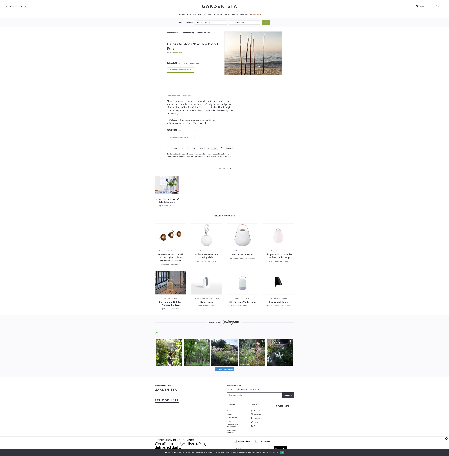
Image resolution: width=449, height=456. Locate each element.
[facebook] (18, 6)
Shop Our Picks (231, 14)
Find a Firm (218, 14)
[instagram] (14, 6)
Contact (230, 414)
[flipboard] (6, 6)
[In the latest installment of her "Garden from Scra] (224, 352)
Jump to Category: (186, 22)
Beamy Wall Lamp (278, 302)
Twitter (256, 422)
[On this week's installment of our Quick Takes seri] (252, 352)
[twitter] (21, 6)
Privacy (229, 421)
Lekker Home (178, 52)
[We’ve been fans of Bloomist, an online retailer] (169, 352)
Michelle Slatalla (167, 206)
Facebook (257, 418)
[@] (161, 334)
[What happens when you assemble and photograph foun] (197, 352)
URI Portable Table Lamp (242, 302)
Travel (209, 14)
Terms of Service (232, 417)
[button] (419, 6)
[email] (25, 6)
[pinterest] (10, 6)
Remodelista (255, 14)
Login (438, 6)
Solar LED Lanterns (242, 254)
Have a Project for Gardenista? (233, 431)
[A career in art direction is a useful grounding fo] (280, 352)
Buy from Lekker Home (179, 70)
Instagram (257, 414)
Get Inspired (183, 14)
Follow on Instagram (226, 369)
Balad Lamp (206, 302)
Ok (282, 452)
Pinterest (257, 410)
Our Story (244, 14)
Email (255, 426)
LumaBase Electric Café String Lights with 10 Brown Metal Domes (170, 257)
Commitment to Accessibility (232, 425)
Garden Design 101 (197, 14)
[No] (446, 452)
